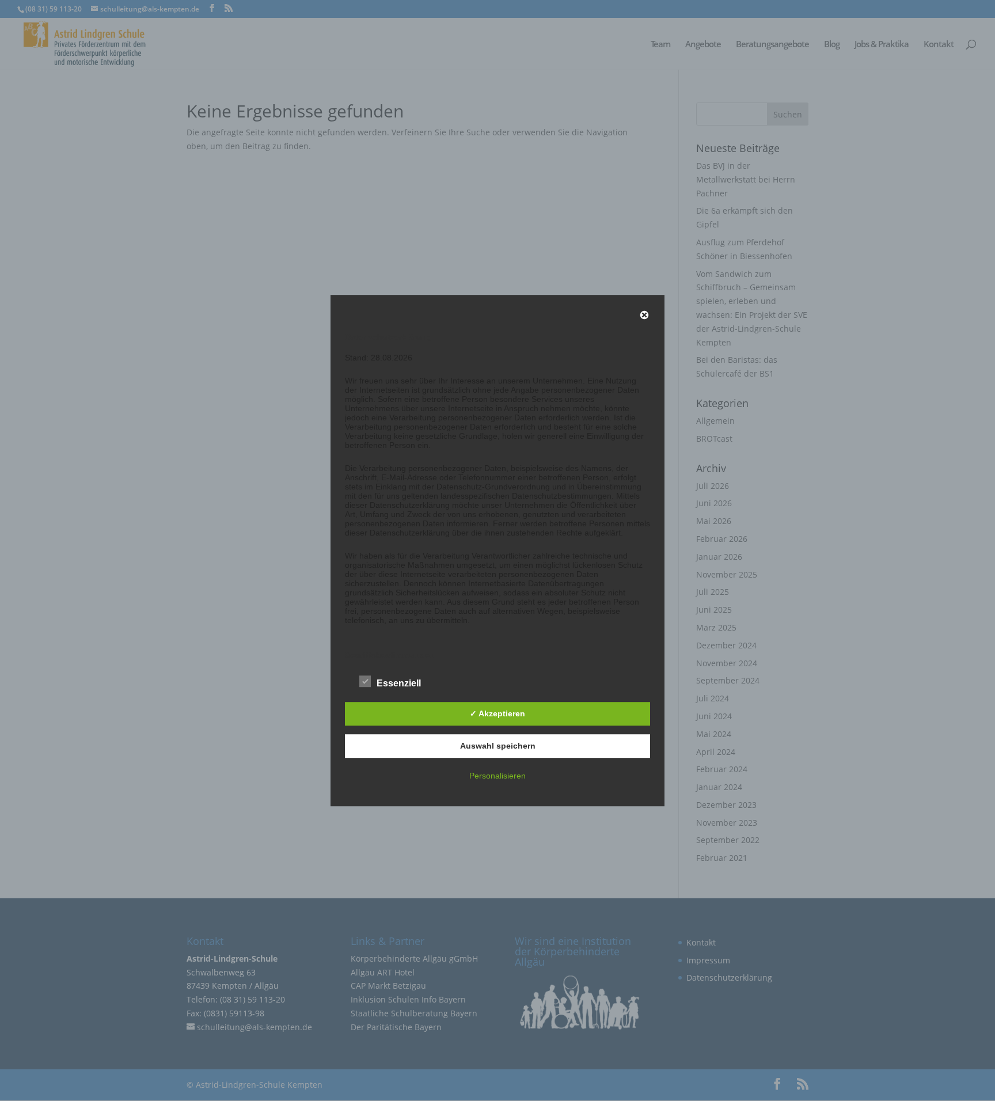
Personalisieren (497, 775)
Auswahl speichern (498, 745)
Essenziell (399, 683)
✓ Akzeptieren (497, 713)
